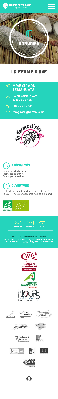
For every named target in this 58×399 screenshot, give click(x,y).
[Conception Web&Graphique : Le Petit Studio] (29, 381)
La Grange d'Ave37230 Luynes (24, 98)
